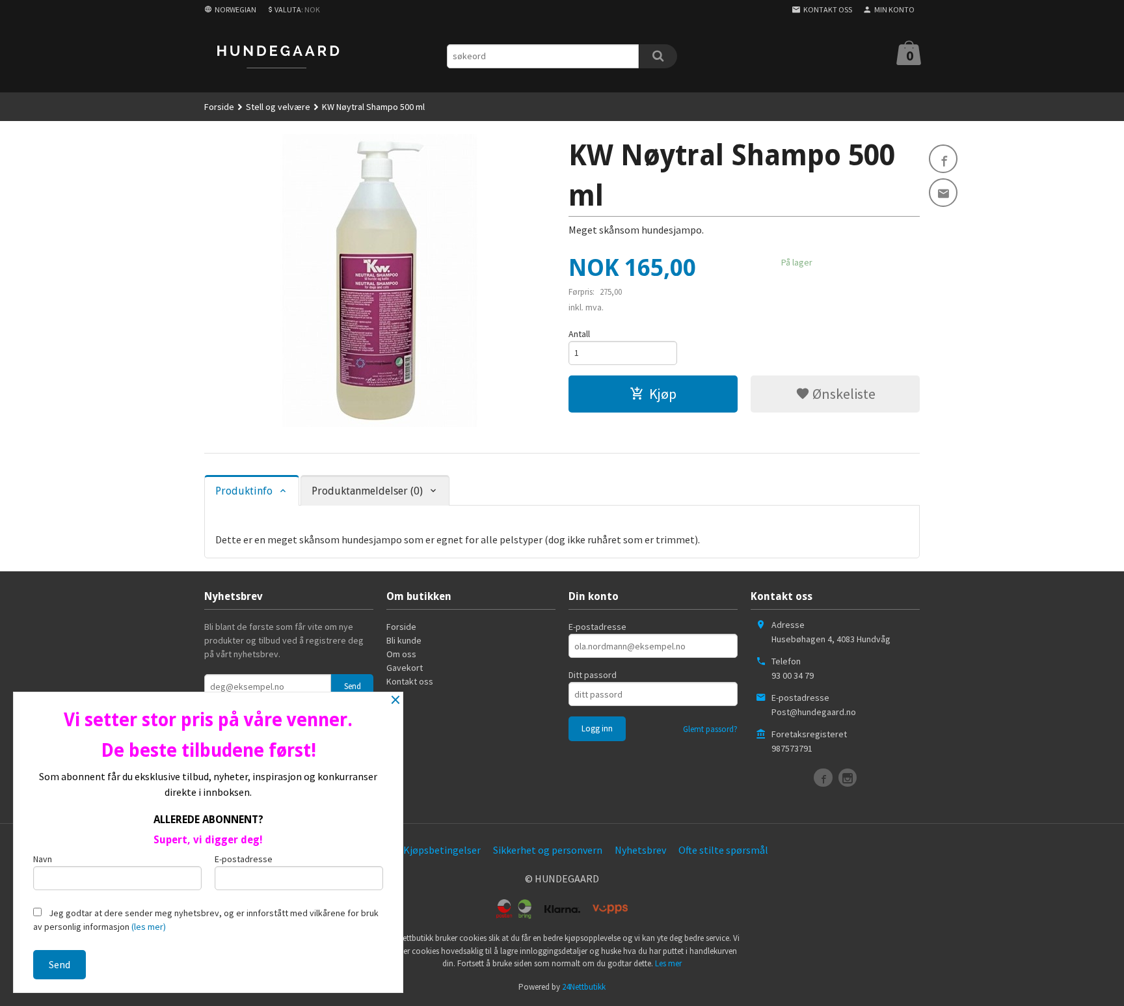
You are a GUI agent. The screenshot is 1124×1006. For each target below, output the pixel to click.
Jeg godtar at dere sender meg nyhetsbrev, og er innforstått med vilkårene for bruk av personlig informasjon (206, 919)
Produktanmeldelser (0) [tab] (367, 491)
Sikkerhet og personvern (547, 849)
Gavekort (404, 667)
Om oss (401, 654)
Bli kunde (403, 640)
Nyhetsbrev (640, 849)
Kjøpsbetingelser (442, 849)
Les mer (668, 963)
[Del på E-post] (943, 192)
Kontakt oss (409, 681)
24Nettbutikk (584, 986)
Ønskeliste (843, 394)
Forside (219, 107)
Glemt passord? (710, 729)
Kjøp (662, 394)
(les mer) (148, 926)
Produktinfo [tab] (244, 491)
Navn (42, 859)
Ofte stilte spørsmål (723, 849)
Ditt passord (593, 675)
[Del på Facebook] (943, 158)
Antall (579, 334)
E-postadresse (597, 626)
